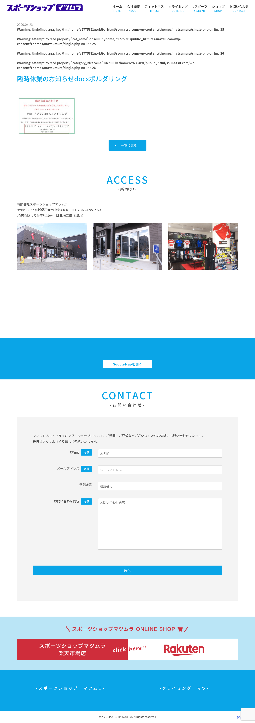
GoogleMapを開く (127, 364)
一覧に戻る (129, 145)
